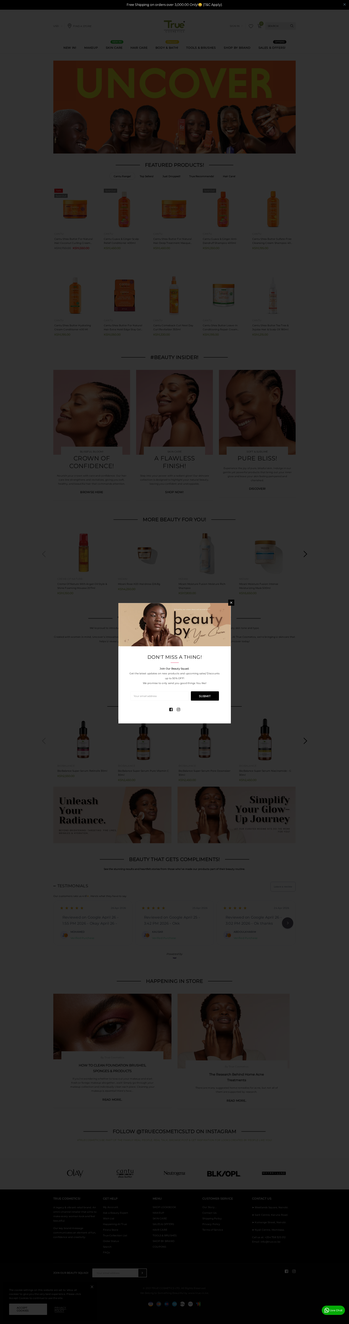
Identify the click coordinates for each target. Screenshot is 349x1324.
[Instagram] (178, 709)
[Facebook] (171, 709)
